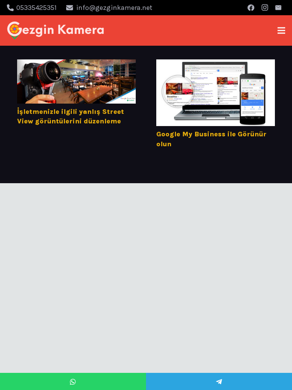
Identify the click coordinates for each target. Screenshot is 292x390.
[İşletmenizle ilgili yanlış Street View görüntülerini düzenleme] (76, 81)
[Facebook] (251, 7)
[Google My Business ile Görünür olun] (215, 92)
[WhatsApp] (73, 381)
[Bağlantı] (56, 30)
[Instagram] (264, 7)
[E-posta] (278, 7)
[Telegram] (219, 381)
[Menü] (281, 30)
